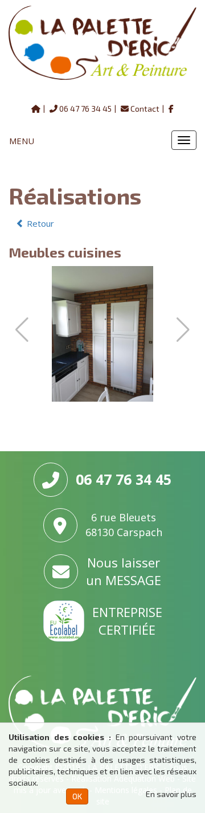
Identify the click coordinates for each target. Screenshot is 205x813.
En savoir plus (171, 794)
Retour (39, 223)
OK (77, 796)
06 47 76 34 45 (85, 108)
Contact (145, 108)
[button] (183, 329)
